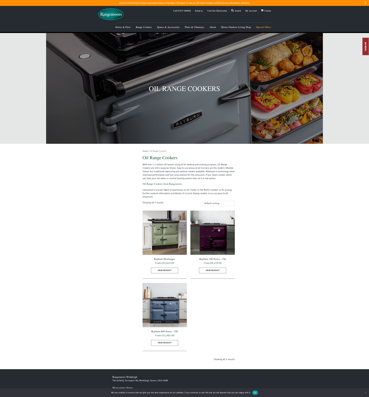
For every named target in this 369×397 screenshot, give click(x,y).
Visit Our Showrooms (217, 10)
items (267, 10)
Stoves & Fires (123, 27)
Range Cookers (144, 27)
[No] (365, 392)
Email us (199, 11)
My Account (251, 10)
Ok (255, 392)
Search (238, 10)
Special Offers (263, 27)
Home (145, 151)
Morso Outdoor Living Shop (236, 27)
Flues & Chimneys (194, 27)
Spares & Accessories (168, 27)
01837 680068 (182, 11)
